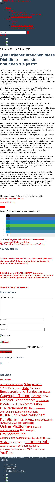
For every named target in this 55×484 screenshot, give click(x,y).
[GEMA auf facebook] (30, 39)
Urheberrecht (30, 244)
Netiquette (10, 469)
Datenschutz (11, 466)
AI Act (18, 388)
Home (8, 7)
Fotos (2, 207)
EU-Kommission (29, 404)
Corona (36, 396)
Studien (4, 442)
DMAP (4, 404)
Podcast (37, 427)
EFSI (13, 405)
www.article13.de (7, 202)
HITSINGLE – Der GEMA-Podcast (26, 14)
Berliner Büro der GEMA (22, 25)
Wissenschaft (39, 449)
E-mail (3, 325)
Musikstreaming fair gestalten (14, 287)
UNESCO (20, 443)
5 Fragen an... (33, 384)
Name (3, 320)
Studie (48, 438)
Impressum (11, 464)
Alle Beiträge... (6, 380)
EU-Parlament (17, 242)
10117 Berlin (7, 388)
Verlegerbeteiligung (28, 445)
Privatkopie (27, 430)
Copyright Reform (16, 240)
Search (3, 35)
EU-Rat (28, 408)
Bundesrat (35, 388)
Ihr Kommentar (6, 297)
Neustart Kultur (8, 422)
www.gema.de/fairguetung (11, 198)
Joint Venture (7, 411)
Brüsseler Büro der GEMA (22, 28)
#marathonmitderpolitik (21, 16)
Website (3, 329)
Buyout (46, 392)
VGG (30, 449)
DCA (45, 396)
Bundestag (34, 391)
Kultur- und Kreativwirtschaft (22, 415)
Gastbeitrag (40, 409)
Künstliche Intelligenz (17, 419)
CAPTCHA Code (34, 347)
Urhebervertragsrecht (8, 446)
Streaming (38, 437)
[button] (8, 216)
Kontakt (14, 21)
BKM (25, 388)
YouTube (40, 244)
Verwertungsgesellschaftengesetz (13, 449)
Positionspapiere (9, 430)
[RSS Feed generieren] (30, 42)
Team (13, 23)
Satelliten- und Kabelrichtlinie (15, 438)
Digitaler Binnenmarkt (33, 240)
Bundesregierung (12, 391)
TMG (13, 442)
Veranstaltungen (18, 12)
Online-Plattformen (16, 426)
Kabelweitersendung (26, 411)
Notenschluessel (26, 423)
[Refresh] (4, 342)
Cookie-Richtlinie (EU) (15, 471)
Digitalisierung (42, 400)
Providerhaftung (17, 244)
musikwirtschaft (43, 419)
